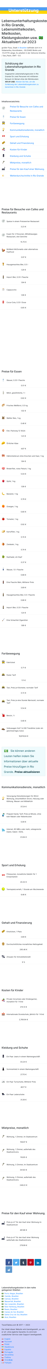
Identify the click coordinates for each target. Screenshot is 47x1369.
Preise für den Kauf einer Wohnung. (27, 169)
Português (8, 1352)
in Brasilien (22, 48)
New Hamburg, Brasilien (14, 1307)
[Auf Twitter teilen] (16, 1262)
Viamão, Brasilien (11, 1296)
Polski (6, 1344)
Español (7, 1349)
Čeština (7, 1357)
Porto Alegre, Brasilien (13, 1293)
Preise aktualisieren (27, 771)
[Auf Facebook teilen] (9, 1262)
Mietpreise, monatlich (20, 162)
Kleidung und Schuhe (20, 156)
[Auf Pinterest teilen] (30, 1262)
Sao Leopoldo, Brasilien (14, 1304)
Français (7, 1363)
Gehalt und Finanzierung (22, 143)
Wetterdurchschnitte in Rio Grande (27, 175)
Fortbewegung (17, 123)
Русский (8, 1341)
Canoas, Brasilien (11, 1299)
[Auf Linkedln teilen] (38, 1262)
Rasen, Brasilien (10, 1309)
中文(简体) (8, 1360)
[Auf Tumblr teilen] (23, 1262)
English (7, 1339)
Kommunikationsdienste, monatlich (27, 130)
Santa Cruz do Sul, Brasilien (15, 1314)
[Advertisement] (23, 195)
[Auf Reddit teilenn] (9, 1269)
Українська (9, 1347)
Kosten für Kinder (18, 149)
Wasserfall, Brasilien (12, 1301)
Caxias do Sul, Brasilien (14, 1312)
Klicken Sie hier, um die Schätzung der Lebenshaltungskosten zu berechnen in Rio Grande (22, 84)
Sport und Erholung (19, 136)
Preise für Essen (18, 117)
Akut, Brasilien (10, 1317)
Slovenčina (8, 1355)
